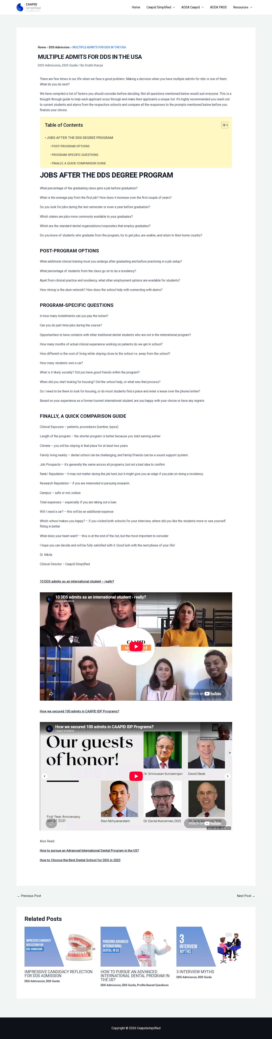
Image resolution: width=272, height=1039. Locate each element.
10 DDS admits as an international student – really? (77, 581)
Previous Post (29, 896)
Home (136, 7)
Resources (240, 7)
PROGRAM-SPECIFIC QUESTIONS (75, 155)
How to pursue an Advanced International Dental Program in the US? (89, 850)
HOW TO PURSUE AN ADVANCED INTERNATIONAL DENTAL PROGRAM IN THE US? (135, 975)
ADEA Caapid (190, 7)
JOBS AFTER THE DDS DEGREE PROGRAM (80, 138)
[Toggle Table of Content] (222, 125)
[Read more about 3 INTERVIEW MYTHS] (212, 946)
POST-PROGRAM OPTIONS (71, 146)
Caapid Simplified (159, 7)
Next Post (246, 896)
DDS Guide (70, 65)
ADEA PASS (218, 7)
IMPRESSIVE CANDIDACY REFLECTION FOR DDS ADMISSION (58, 973)
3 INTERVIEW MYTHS (195, 971)
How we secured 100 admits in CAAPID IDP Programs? (79, 711)
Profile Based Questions (153, 985)
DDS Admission (49, 65)
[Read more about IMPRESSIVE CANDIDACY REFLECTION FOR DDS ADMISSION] (60, 946)
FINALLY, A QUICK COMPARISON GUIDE (79, 163)
